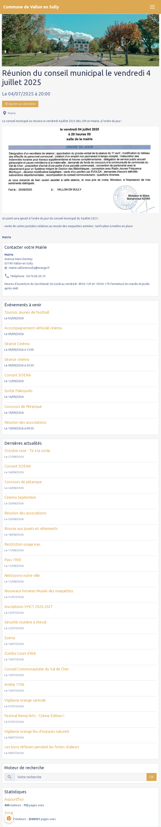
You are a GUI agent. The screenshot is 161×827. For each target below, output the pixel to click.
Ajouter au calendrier (22, 104)
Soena (9, 638)
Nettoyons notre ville (22, 575)
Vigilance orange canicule (25, 700)
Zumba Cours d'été (20, 653)
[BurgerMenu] (152, 6)
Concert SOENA (17, 375)
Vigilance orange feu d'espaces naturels (36, 731)
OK (151, 777)
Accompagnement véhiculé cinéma (33, 328)
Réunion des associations (25, 422)
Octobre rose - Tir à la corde (27, 451)
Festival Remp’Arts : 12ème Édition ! (34, 716)
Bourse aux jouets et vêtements (31, 529)
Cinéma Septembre (20, 497)
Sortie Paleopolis (18, 391)
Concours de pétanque (23, 482)
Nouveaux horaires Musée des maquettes (38, 591)
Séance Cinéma (17, 344)
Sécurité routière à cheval (25, 622)
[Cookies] (9, 818)
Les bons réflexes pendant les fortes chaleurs (41, 747)
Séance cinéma (16, 359)
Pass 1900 (12, 560)
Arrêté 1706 (14, 685)
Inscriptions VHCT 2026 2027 (28, 607)
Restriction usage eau (22, 544)
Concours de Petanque (23, 406)
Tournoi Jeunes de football (26, 312)
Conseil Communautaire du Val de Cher (36, 669)
